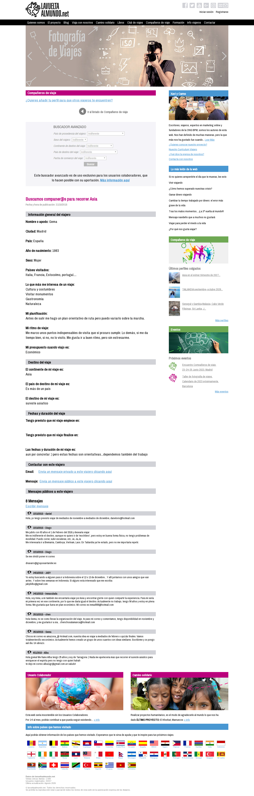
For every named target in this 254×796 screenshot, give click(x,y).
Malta (98, 758)
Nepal (120, 758)
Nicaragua (132, 758)
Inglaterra (31, 758)
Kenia (65, 758)
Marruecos (109, 758)
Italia (53, 758)
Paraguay (154, 758)
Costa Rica (120, 747)
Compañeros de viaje (158, 22)
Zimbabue (132, 769)
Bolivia (64, 747)
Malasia (87, 758)
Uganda (98, 769)
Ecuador (131, 747)
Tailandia (64, 769)
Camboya (87, 747)
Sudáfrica (42, 769)
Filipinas (176, 747)
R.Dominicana (187, 758)
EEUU (154, 747)
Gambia (199, 747)
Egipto (165, 747)
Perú (165, 758)
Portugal (176, 758)
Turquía (87, 769)
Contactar (209, 22)
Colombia (109, 747)
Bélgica (53, 747)
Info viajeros (194, 22)
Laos (76, 758)
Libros (121, 22)
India (210, 747)
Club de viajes (135, 22)
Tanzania (76, 769)
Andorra (31, 747)
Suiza (54, 769)
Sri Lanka (221, 758)
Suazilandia (31, 769)
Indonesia (221, 747)
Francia (187, 747)
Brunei (75, 747)
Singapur (209, 758)
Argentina (42, 747)
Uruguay (109, 769)
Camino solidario (105, 22)
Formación (178, 22)
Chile (98, 747)
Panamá (143, 758)
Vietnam (120, 769)
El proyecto (54, 22)
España (143, 747)
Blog (66, 22)
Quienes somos (36, 22)
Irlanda (42, 758)
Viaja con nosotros (82, 22)
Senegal (199, 758)
